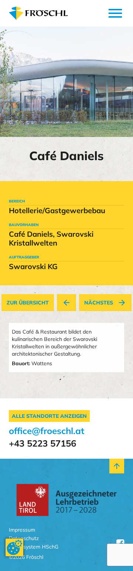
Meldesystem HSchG (33, 546)
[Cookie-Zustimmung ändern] (14, 547)
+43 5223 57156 (42, 443)
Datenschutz (24, 538)
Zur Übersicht (28, 302)
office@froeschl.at (46, 430)
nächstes (105, 302)
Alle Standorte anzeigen (49, 416)
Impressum (22, 530)
